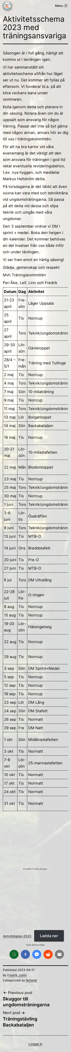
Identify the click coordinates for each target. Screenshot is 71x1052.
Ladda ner (49, 936)
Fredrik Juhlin (17, 975)
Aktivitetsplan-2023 (17, 936)
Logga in (35, 1044)
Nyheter (31, 980)
